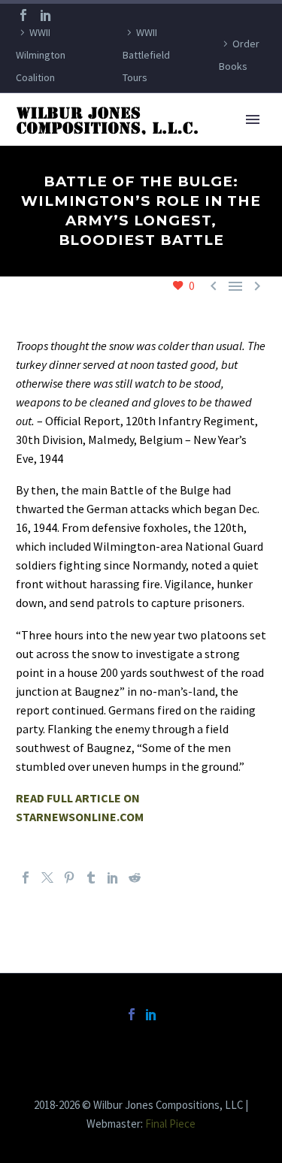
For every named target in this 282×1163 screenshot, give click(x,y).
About (202, 142)
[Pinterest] (69, 877)
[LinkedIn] (46, 15)
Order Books (239, 55)
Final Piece (170, 1123)
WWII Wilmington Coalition (40, 55)
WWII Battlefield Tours (146, 55)
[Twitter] (47, 877)
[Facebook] (23, 15)
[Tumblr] (91, 877)
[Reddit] (135, 877)
